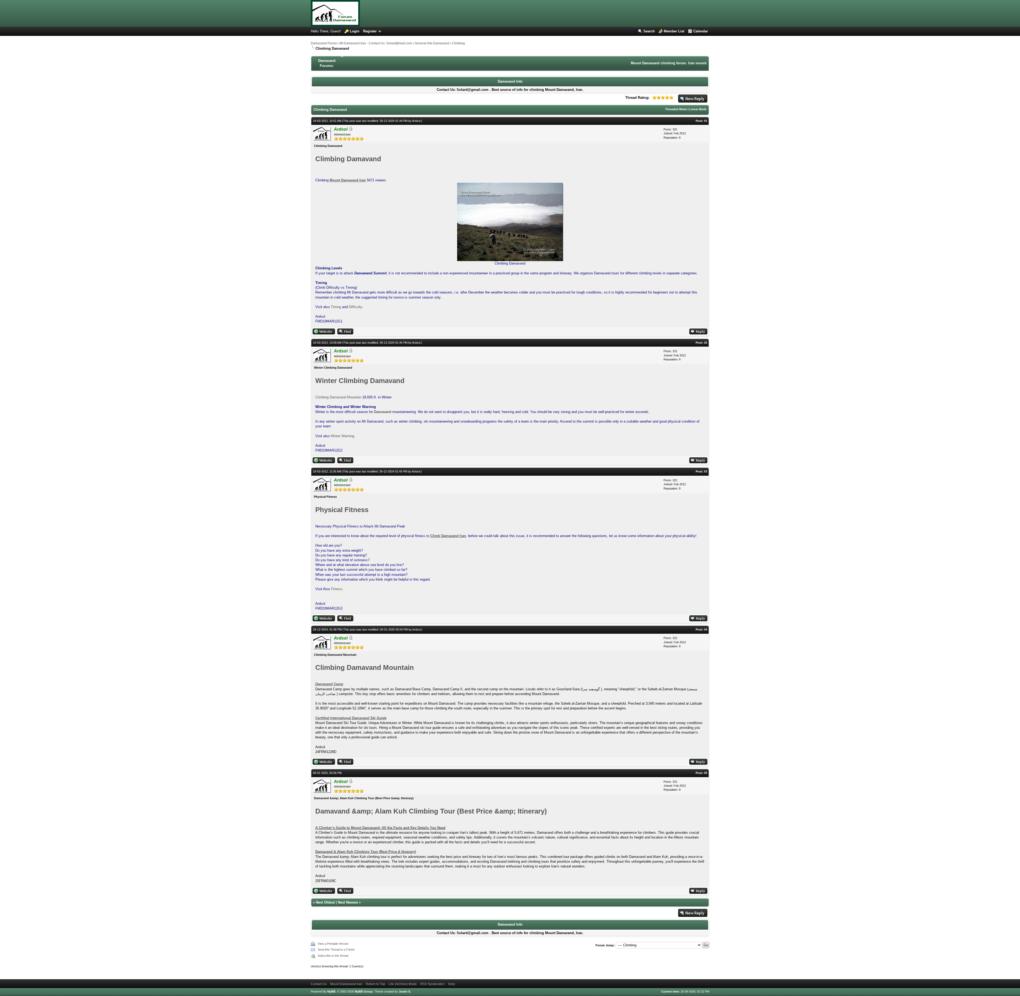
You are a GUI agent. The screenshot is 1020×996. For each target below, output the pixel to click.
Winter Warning (342, 436)
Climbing (458, 43)
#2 (705, 342)
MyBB (331, 991)
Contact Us (319, 984)
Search (649, 31)
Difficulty (355, 307)
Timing (336, 307)
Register (370, 31)
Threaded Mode (676, 109)
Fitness (336, 589)
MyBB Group (364, 991)
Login (354, 31)
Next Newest (348, 902)
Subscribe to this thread (333, 955)
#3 (705, 471)
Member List (674, 31)
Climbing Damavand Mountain (338, 397)
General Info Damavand (432, 43)
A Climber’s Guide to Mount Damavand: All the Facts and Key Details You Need (380, 828)
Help (451, 984)
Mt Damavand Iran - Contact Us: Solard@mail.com (375, 43)
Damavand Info (510, 81)
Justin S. (405, 991)
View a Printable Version (333, 943)
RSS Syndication (432, 984)
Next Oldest (325, 902)
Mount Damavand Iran (346, 984)
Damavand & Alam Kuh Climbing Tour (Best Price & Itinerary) (365, 852)
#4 (705, 629)
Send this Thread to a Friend (336, 949)
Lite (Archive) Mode (403, 984)
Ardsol (416, 120)
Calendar (700, 31)
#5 (705, 772)
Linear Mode (698, 109)
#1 (705, 120)
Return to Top (375, 984)
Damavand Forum (324, 43)
